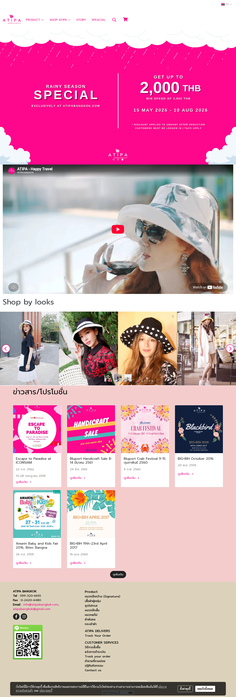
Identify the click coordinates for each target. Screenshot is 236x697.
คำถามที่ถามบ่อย (95, 661)
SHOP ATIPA (59, 20)
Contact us (93, 670)
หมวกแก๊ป (91, 615)
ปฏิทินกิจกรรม (94, 665)
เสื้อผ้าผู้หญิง (93, 601)
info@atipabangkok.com (40, 604)
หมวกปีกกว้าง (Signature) (102, 596)
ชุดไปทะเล (91, 605)
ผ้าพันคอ (90, 619)
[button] (114, 19)
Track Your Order (98, 635)
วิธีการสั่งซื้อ (92, 647)
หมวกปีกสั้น (92, 610)
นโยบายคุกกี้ (45, 690)
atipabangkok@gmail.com (31, 609)
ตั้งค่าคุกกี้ (185, 688)
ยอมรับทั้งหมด (205, 688)
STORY (81, 20)
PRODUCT (33, 20)
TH (227, 4)
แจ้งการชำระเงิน (95, 652)
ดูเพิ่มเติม (22, 482)
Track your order (98, 656)
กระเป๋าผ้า (91, 624)
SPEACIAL (99, 20)
